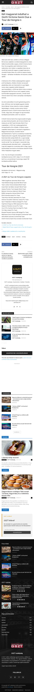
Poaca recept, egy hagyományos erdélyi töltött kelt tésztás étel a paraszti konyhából (20, 596)
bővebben (5, 470)
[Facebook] (14, 306)
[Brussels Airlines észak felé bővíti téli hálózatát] (6, 426)
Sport (12, 7)
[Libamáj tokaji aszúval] (17, 448)
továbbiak (16, 432)
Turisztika (8, 7)
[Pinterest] (17, 306)
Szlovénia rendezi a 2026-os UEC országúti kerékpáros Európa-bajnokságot (20, 327)
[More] (20, 28)
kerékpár (8, 236)
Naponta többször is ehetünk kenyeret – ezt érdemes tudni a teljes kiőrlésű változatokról (22, 399)
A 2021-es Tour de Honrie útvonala (13, 225)
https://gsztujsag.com (17, 279)
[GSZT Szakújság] (3, 24)
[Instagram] (15, 677)
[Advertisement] (17, 375)
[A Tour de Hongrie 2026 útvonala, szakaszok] (6, 337)
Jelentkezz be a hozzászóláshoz (17, 353)
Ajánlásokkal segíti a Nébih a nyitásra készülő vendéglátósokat (25, 255)
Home (3, 7)
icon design (10, 687)
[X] (20, 306)
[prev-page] (3, 343)
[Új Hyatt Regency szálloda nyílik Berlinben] (6, 417)
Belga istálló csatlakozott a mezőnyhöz (14, 231)
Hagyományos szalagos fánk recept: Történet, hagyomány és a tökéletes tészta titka (15, 494)
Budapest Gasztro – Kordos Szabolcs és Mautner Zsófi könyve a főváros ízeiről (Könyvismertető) (22, 587)
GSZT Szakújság (9, 24)
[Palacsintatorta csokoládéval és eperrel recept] (6, 605)
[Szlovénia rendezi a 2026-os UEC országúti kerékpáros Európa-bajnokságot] (6, 328)
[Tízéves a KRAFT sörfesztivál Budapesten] (6, 408)
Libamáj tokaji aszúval (10, 458)
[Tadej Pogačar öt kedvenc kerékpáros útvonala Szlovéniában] (6, 320)
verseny (24, 236)
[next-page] (5, 343)
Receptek (4, 459)
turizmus (18, 236)
